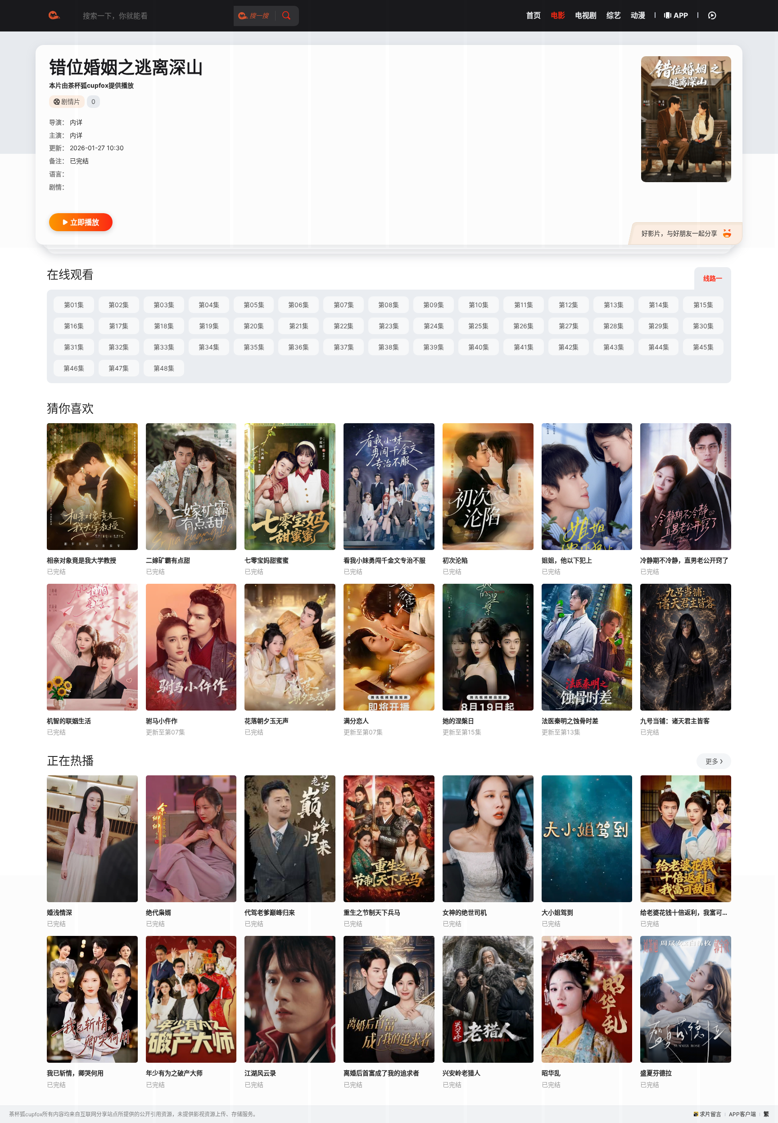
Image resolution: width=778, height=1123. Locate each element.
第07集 (344, 305)
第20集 (254, 326)
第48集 (164, 368)
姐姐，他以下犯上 (567, 560)
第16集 (74, 326)
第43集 (613, 347)
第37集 (344, 347)
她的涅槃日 (458, 721)
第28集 (613, 326)
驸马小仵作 (161, 721)
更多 (712, 761)
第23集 (389, 326)
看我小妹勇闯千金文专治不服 (384, 560)
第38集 (388, 347)
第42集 (568, 347)
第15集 (703, 305)
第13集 (614, 305)
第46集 (73, 368)
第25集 (478, 326)
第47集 (119, 368)
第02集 (119, 305)
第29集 (658, 326)
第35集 (254, 347)
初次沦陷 (455, 560)
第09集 (433, 305)
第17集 (118, 326)
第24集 (434, 326)
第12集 (568, 305)
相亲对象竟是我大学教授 (81, 560)
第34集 (209, 347)
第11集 (523, 305)
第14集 (659, 305)
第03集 (164, 305)
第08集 (388, 305)
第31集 (74, 347)
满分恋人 (356, 721)
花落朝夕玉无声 (266, 721)
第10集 (479, 305)
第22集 (343, 326)
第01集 (74, 305)
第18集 (164, 326)
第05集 (254, 305)
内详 (76, 122)
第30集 (703, 326)
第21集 (298, 326)
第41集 (524, 347)
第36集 (298, 347)
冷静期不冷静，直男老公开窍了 (684, 560)
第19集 (209, 326)
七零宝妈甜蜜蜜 (266, 560)
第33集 (164, 347)
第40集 (478, 347)
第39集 (433, 347)
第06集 (298, 305)
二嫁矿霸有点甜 (168, 560)
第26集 (523, 326)
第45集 (703, 347)
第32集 (119, 347)
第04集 (209, 305)
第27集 (569, 326)
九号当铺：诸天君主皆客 (675, 721)
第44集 (658, 347)
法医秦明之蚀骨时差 (570, 721)
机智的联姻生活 (69, 721)
